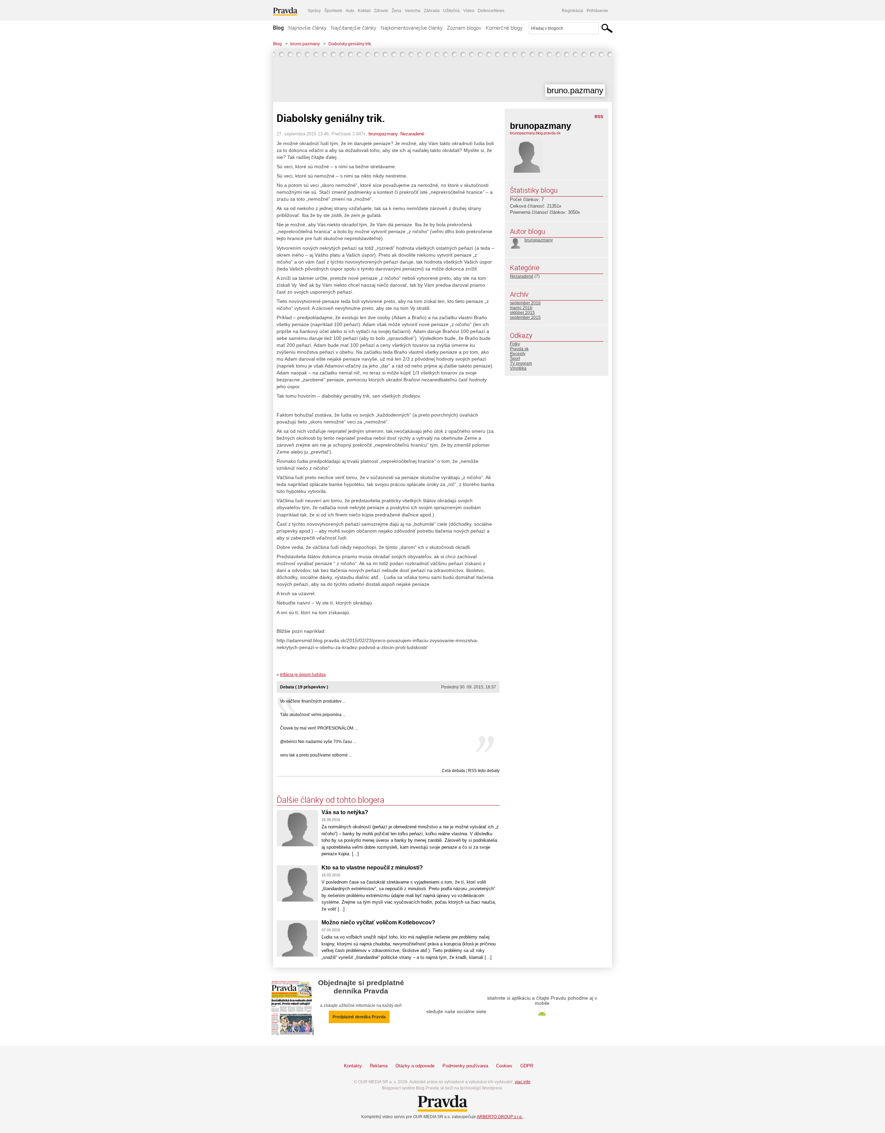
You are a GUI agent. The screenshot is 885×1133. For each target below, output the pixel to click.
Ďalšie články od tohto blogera (330, 799)
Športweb (333, 10)
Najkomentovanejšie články (411, 27)
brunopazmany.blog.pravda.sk (535, 133)
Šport (515, 358)
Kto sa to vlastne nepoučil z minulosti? (372, 867)
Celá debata (453, 770)
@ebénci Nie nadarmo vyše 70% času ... (318, 741)
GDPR (526, 1065)
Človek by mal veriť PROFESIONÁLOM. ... (319, 728)
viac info (522, 1081)
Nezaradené (412, 133)
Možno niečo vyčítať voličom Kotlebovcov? (378, 922)
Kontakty (353, 1065)
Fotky (515, 344)
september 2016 (525, 303)
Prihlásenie (597, 10)
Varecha (412, 10)
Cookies (504, 1065)
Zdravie (381, 10)
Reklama (379, 1065)
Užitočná (451, 10)
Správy (314, 10)
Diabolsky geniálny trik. (350, 43)
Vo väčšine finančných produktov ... (313, 701)
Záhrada (432, 10)
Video (468, 10)
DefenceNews (491, 10)
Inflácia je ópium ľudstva (303, 674)
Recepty (517, 353)
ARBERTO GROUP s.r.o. (500, 1116)
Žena (396, 10)
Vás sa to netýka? (345, 812)
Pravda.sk (519, 348)
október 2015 (522, 312)
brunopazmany (383, 133)
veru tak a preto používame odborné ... (316, 755)
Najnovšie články (307, 27)
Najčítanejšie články (353, 27)
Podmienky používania (465, 1065)
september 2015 (525, 317)
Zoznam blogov (464, 27)
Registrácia (572, 10)
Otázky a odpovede (415, 1065)
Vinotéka (518, 368)
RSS (599, 116)
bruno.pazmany (305, 43)
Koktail (364, 10)
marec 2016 (521, 307)
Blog (278, 27)
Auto (350, 10)
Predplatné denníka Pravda (359, 1017)
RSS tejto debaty (484, 770)
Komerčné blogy (504, 27)
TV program (521, 363)
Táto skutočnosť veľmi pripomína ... (313, 714)
